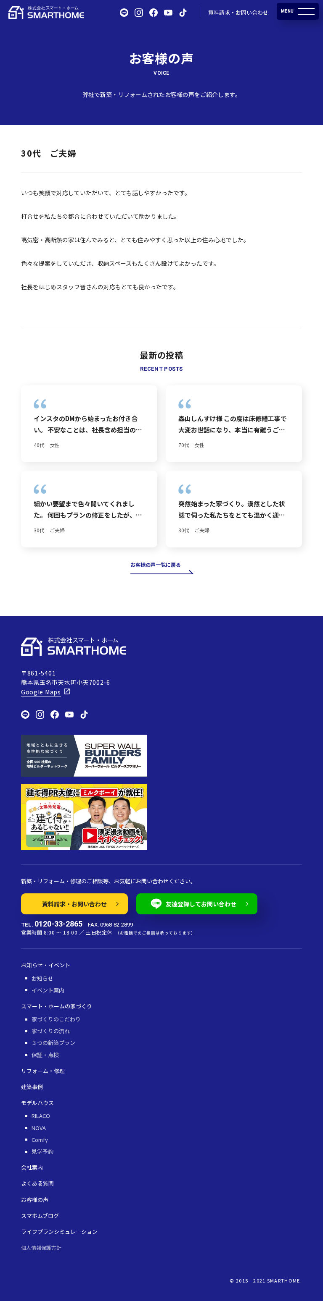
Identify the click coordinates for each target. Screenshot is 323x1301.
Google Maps (41, 692)
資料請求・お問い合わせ (238, 12)
